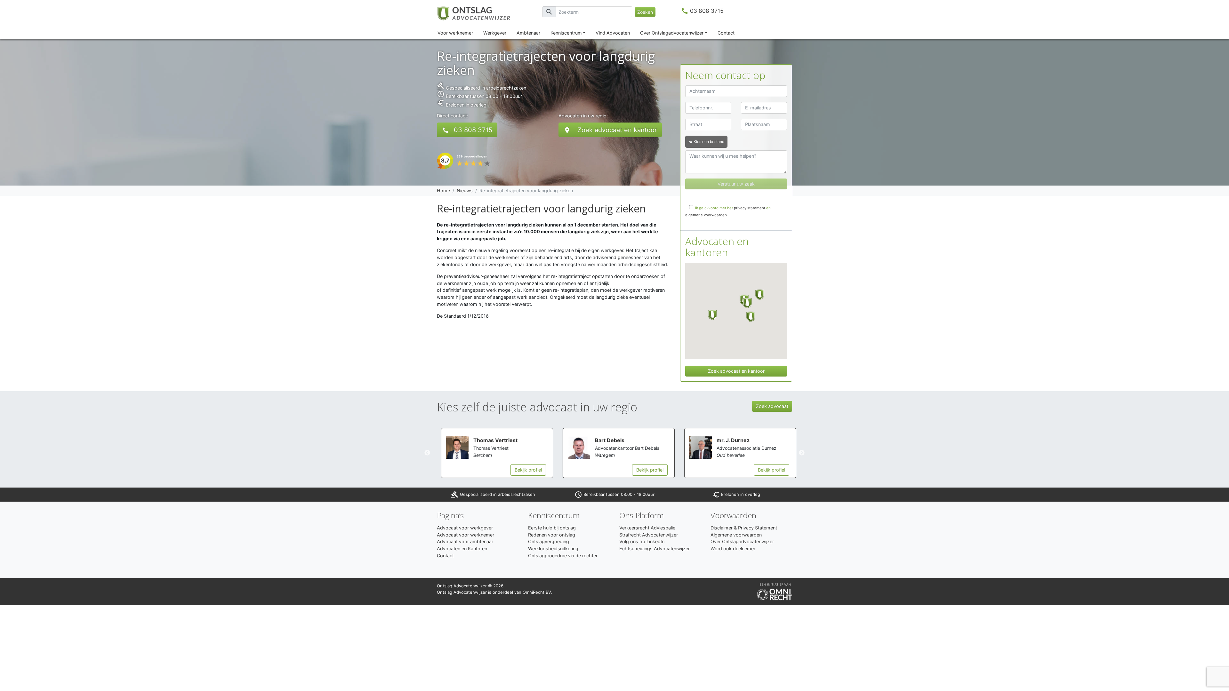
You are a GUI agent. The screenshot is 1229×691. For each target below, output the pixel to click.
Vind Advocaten (613, 33)
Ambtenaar (528, 33)
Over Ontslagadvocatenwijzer (671, 33)
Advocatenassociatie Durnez (742, 448)
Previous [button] (427, 453)
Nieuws (465, 190)
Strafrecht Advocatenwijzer (648, 534)
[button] (712, 315)
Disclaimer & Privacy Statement (744, 527)
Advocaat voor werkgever (465, 527)
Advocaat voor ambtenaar (465, 541)
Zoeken (645, 12)
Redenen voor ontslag (551, 534)
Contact (726, 33)
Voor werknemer (455, 33)
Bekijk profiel (524, 470)
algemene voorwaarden (706, 215)
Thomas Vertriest (491, 440)
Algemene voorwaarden (736, 534)
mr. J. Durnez (728, 440)
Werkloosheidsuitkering (553, 548)
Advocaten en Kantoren (462, 548)
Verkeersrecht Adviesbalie (647, 527)
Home (443, 190)
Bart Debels (605, 440)
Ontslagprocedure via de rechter (563, 555)
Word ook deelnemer (733, 548)
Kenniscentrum (566, 33)
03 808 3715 (707, 10)
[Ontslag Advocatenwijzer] (477, 13)
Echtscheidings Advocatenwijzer (654, 548)
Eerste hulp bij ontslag (552, 527)
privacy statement (749, 208)
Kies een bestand (706, 141)
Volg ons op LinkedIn (641, 541)
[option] (493, 453)
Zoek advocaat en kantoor (610, 130)
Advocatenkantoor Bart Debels (623, 448)
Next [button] (802, 453)
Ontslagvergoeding (548, 541)
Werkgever (494, 33)
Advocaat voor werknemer (465, 534)
